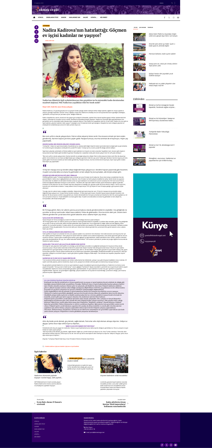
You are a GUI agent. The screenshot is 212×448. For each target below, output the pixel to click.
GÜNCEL (40, 17)
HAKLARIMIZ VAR (74, 17)
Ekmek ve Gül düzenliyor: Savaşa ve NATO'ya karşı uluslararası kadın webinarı (162, 120)
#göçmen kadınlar (60, 346)
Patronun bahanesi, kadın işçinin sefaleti (162, 54)
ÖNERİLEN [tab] (150, 27)
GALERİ (85, 17)
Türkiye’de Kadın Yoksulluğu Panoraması (159, 133)
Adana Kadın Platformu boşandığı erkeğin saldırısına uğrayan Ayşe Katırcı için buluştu (163, 35)
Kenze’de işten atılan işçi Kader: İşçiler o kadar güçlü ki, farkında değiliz (162, 45)
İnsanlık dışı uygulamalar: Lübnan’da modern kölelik (80, 360)
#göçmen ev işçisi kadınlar (72, 346)
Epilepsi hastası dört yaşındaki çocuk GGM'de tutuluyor (161, 75)
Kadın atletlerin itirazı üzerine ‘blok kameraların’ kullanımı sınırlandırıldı (114, 404)
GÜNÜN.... (94, 17)
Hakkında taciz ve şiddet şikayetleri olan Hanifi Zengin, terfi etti (162, 84)
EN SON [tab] (135, 27)
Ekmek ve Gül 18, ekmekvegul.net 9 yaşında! (161, 146)
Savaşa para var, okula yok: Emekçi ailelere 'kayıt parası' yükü (163, 65)
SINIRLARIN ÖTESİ (52, 17)
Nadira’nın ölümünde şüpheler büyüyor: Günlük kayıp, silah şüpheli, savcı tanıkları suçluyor (47, 376)
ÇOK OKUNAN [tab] (142, 27)
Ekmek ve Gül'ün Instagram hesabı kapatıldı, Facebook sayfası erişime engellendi (161, 107)
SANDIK (63, 17)
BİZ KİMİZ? (103, 17)
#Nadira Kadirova (50, 346)
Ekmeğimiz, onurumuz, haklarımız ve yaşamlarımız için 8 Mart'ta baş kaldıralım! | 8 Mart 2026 (162, 160)
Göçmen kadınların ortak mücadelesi (113, 375)
